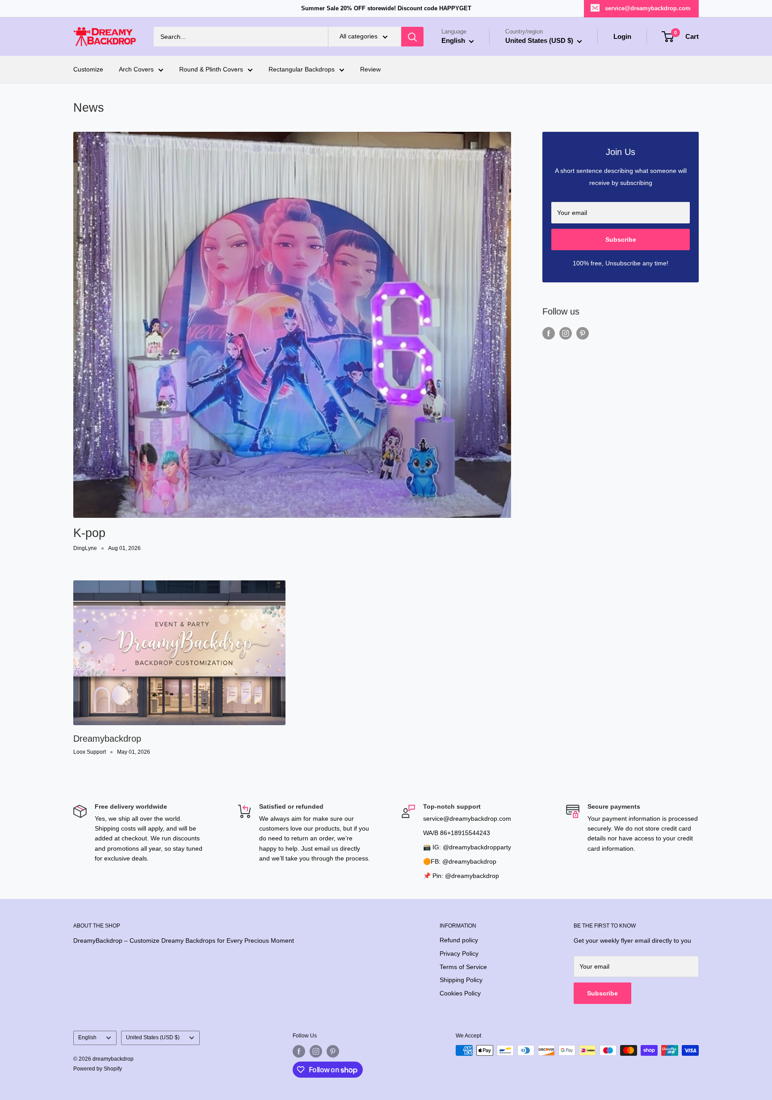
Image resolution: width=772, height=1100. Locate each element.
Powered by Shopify (97, 1069)
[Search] (412, 36)
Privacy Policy (459, 953)
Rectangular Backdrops (302, 69)
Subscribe (620, 239)
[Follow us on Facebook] (548, 333)
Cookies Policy (460, 993)
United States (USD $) (153, 1037)
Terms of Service (463, 966)
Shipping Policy (461, 979)
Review (370, 69)
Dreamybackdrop (107, 738)
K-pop (89, 533)
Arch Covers (136, 69)
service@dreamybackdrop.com (648, 8)
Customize (88, 69)
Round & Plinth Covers (211, 69)
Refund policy (459, 940)
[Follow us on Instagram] (565, 333)
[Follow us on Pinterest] (582, 333)
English (87, 1037)
